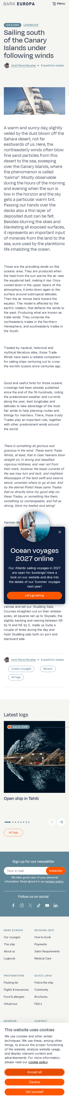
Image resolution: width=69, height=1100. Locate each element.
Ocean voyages (21, 669)
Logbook (31, 25)
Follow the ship (43, 982)
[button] (61, 822)
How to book (42, 937)
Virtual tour (10, 1003)
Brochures (41, 996)
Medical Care (42, 958)
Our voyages (12, 937)
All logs (16, 677)
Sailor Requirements (47, 951)
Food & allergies (14, 996)
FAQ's (38, 1003)
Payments (40, 944)
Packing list (11, 982)
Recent (48, 669)
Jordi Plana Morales (23, 66)
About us (9, 951)
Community (41, 989)
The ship (9, 944)
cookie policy (38, 1062)
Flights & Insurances (16, 989)
